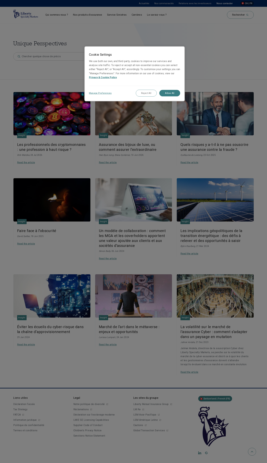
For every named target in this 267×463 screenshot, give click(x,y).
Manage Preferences (100, 93)
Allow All (169, 93)
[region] (134, 73)
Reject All (146, 93)
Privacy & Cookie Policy (103, 77)
